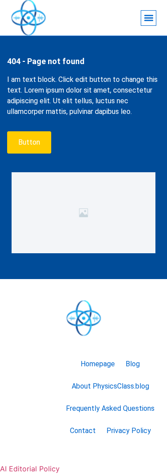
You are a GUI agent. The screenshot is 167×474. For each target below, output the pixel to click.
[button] (148, 18)
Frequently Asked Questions (110, 408)
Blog (133, 364)
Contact (83, 430)
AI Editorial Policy (30, 468)
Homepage (98, 364)
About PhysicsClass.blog (110, 386)
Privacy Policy (128, 430)
